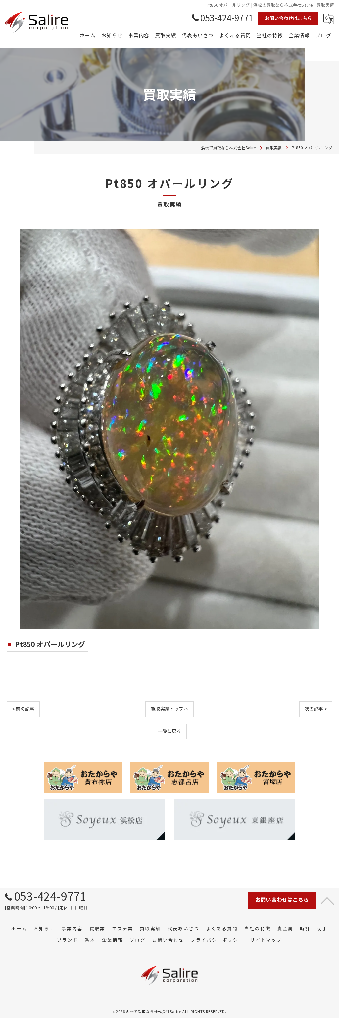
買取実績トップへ (169, 708)
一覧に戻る (169, 731)
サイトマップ (266, 939)
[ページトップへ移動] (327, 900)
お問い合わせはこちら (288, 18)
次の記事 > (316, 708)
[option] (169, 429)
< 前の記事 (23, 708)
